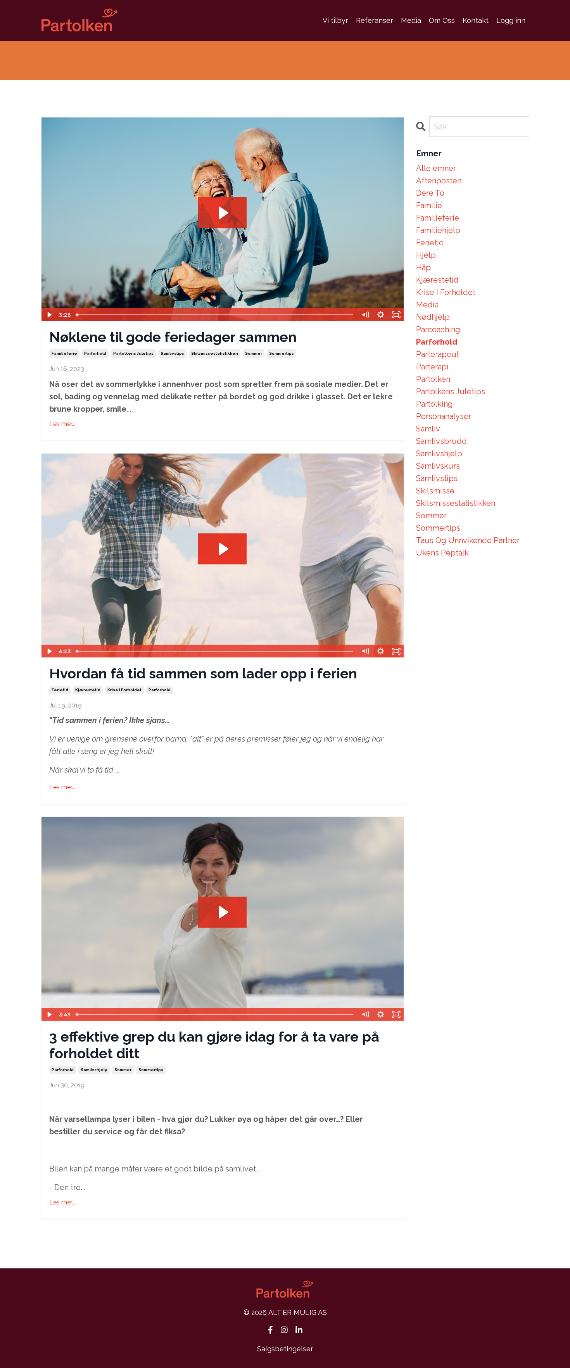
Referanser (374, 20)
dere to (430, 193)
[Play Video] (49, 314)
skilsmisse (435, 490)
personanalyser (443, 416)
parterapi (432, 366)
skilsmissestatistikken (214, 353)
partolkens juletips (133, 353)
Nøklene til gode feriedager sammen (173, 337)
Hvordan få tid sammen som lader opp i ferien (203, 673)
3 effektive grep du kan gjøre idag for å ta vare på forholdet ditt (214, 1044)
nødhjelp (433, 317)
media (427, 304)
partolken (433, 379)
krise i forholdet (124, 690)
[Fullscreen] (396, 314)
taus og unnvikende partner (468, 540)
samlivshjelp (94, 1070)
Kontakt (476, 20)
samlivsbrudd (441, 441)
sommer (253, 353)
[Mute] (365, 314)
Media (411, 20)
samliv (428, 428)
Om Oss (442, 20)
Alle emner (436, 168)
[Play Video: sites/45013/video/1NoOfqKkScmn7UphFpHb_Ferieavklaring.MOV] (222, 212)
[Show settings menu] (381, 314)
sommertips (281, 353)
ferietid (60, 690)
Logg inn (510, 20)
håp (423, 267)
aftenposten (438, 180)
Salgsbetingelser (285, 1349)
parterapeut (437, 354)
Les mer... (62, 424)
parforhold (95, 353)
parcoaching (438, 329)
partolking (434, 404)
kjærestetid (87, 690)
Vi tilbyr (335, 20)
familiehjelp (438, 230)
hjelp (426, 255)
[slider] (215, 314)
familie (429, 205)
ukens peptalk (442, 552)
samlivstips (172, 353)
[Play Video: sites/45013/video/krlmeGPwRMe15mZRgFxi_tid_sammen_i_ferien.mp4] (222, 548)
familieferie (64, 353)
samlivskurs (438, 466)
